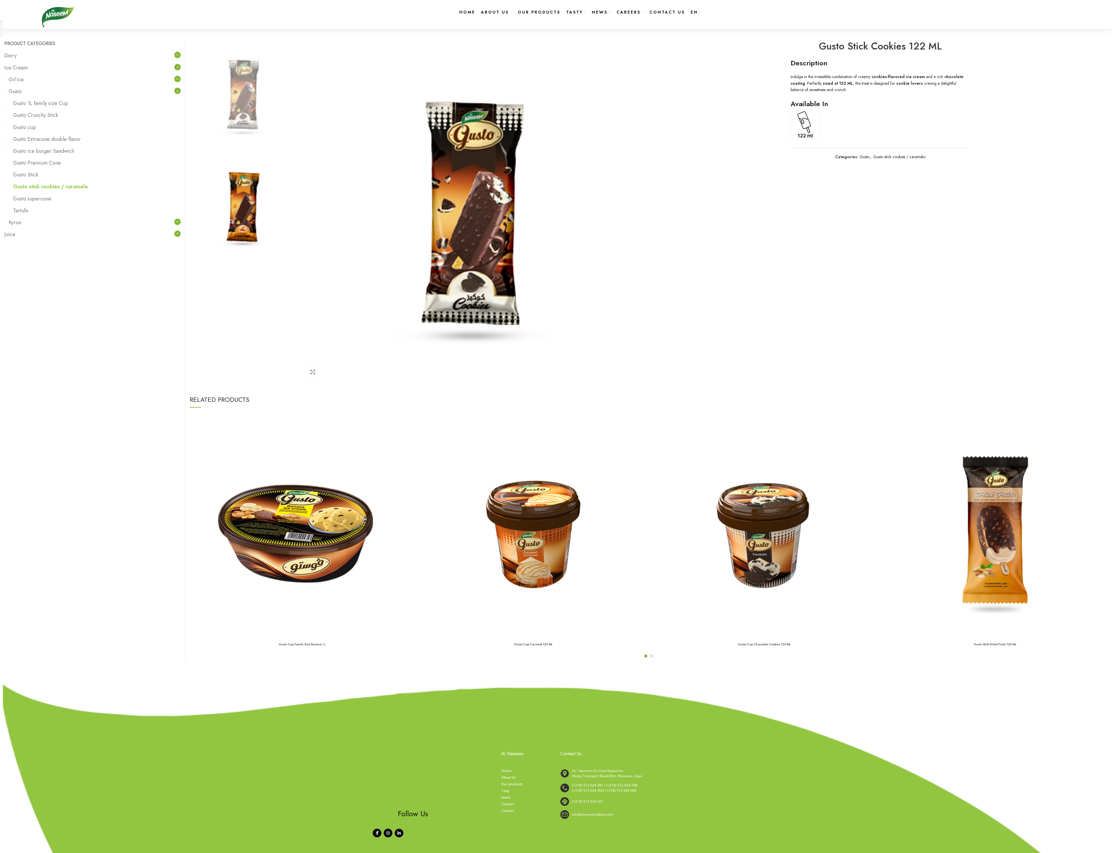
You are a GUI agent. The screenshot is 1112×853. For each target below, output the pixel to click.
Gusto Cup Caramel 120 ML (533, 644)
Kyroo (15, 222)
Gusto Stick (25, 174)
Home (506, 770)
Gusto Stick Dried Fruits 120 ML (995, 644)
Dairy (10, 55)
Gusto (864, 157)
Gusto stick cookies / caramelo (899, 157)
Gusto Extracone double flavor (47, 139)
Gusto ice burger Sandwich (43, 151)
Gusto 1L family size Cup (40, 103)
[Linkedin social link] (399, 833)
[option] (243, 94)
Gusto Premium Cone (37, 163)
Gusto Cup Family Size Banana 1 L (302, 644)
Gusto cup (24, 127)
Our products (511, 784)
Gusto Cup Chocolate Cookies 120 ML (764, 644)
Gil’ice (16, 79)
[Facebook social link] (377, 833)
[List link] (644, 788)
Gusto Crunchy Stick (35, 115)
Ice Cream (16, 67)
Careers (507, 804)
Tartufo (20, 210)
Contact (507, 810)
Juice (9, 234)
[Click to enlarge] (313, 372)
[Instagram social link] (388, 833)
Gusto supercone (32, 198)
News (505, 797)
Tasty (505, 790)
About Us (508, 777)
